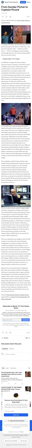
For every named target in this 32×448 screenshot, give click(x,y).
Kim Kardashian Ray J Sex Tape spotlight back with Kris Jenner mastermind (11, 374)
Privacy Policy (17, 427)
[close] (27, 393)
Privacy (21, 435)
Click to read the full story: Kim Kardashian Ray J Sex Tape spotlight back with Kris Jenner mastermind (12, 378)
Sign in (28, 2)
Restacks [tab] (11, 348)
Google (17, 59)
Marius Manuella (6, 299)
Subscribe (23, 2)
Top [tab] (3, 368)
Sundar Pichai (7, 59)
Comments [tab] (5, 348)
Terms (25, 435)
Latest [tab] (7, 368)
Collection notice (16, 437)
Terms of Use (24, 424)
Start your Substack (12, 441)
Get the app (24, 441)
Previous (6, 338)
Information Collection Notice (21, 426)
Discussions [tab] (13, 368)
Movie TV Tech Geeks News (19, 297)
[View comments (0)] (6, 16)
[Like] (2, 16)
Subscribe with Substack (17, 421)
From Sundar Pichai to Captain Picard (18, 295)
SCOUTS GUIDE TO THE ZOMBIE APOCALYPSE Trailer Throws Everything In (11, 389)
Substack (8, 444)
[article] (16, 378)
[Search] (29, 368)
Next (27, 338)
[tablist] (8, 348)
